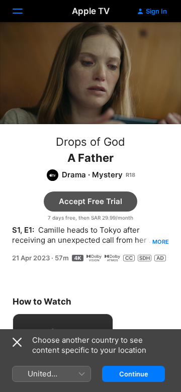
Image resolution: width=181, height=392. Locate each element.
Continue (133, 374)
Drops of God (90, 141)
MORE (160, 241)
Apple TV (91, 11)
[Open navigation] (24, 11)
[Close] (17, 342)
